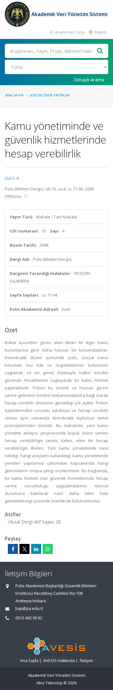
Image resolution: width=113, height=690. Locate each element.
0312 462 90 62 (28, 618)
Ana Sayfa (14, 95)
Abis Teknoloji (49, 683)
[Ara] (100, 51)
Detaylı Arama (89, 79)
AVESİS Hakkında (59, 660)
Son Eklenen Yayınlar (50, 95)
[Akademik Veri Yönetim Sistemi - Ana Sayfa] (18, 14)
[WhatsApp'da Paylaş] (48, 549)
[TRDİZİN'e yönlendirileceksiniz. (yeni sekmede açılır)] (26, 196)
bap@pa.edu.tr (29, 608)
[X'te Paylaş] (24, 549)
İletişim (86, 660)
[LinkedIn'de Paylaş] (36, 549)
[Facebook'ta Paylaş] (13, 549)
